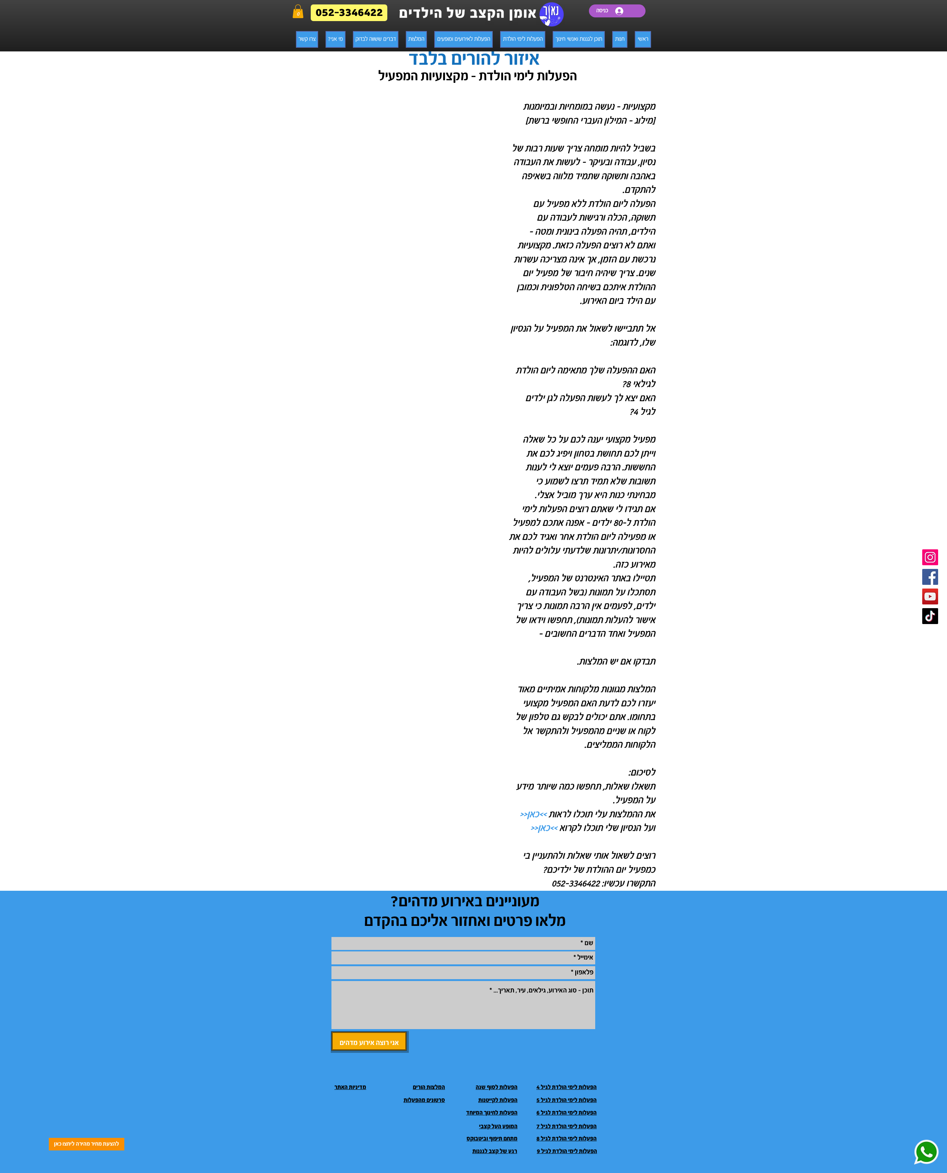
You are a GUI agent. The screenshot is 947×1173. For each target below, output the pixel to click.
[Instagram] (930, 557)
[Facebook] (930, 577)
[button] (298, 11)
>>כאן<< (534, 814)
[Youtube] (930, 596)
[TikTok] (930, 616)
